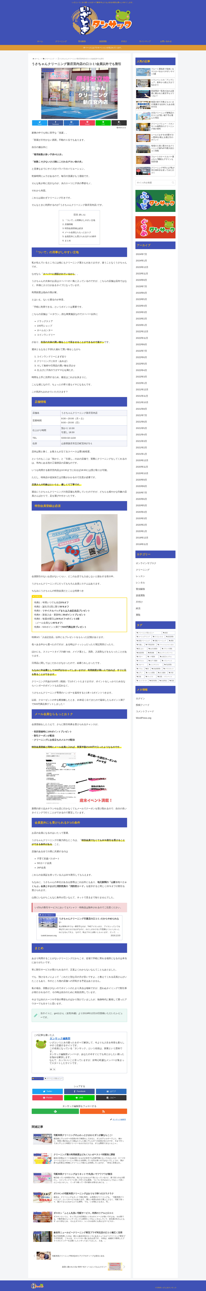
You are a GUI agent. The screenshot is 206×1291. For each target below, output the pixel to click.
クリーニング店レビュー (54, 1078)
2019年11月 (142, 544)
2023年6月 (141, 293)
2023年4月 (141, 306)
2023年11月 (142, 273)
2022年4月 (141, 370)
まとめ (68, 240)
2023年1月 (141, 325)
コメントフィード (145, 711)
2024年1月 (141, 260)
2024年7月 (141, 254)
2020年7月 (141, 492)
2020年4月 (141, 512)
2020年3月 (141, 518)
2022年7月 (141, 351)
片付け (139, 602)
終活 (138, 608)
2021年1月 (141, 454)
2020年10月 (142, 473)
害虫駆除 (140, 589)
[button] (173, 182)
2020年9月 (141, 479)
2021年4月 (141, 434)
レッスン (140, 576)
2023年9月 (141, 280)
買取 (138, 615)
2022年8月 (141, 344)
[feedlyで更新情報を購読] (50, 1069)
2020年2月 (141, 525)
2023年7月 (141, 286)
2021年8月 (141, 409)
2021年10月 (142, 402)
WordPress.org (143, 718)
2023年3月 (141, 312)
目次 (76, 214)
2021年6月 (141, 421)
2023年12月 (142, 267)
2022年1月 (141, 383)
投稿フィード (142, 705)
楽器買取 (140, 595)
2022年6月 (141, 357)
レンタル (140, 582)
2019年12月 (142, 538)
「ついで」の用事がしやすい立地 (80, 220)
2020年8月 (141, 486)
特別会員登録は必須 (74, 228)
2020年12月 (142, 460)
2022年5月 (141, 364)
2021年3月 (141, 441)
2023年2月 (141, 318)
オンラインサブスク (146, 563)
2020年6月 (141, 499)
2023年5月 (141, 299)
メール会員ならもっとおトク (78, 232)
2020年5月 (141, 505)
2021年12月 (142, 389)
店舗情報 (69, 224)
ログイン (140, 698)
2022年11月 (142, 338)
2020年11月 (142, 467)
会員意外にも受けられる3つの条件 (80, 236)
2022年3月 (141, 376)
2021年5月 (141, 428)
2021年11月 (142, 396)
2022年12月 (142, 331)
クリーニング (38, 1078)
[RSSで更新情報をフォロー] (54, 1069)
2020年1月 (141, 531)
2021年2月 (141, 447)
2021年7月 (141, 415)
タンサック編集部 (60, 1038)
